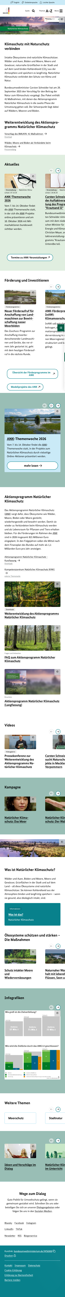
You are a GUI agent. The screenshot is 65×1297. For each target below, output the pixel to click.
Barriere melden (12, 1280)
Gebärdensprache (31, 2)
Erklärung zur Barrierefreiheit (19, 1275)
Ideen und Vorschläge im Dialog (20, 1166)
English (16, 2)
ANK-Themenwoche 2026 (18, 198)
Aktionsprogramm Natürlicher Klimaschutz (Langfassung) (32, 703)
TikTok (19, 1229)
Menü (57, 11)
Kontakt (8, 1265)
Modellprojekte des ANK (24, 386)
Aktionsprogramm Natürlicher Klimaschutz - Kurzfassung (26, 560)
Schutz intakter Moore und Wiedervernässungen (19, 974)
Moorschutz (16, 1118)
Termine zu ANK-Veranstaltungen (29, 257)
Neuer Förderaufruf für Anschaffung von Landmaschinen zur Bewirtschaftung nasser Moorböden (19, 318)
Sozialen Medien (43, 1211)
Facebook (19, 1223)
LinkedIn (9, 1229)
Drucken (9, 1255)
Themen (42, 12)
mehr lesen (31, 465)
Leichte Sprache (49, 2)
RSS (19, 1235)
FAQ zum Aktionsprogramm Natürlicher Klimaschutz (30, 659)
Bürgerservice (30, 1235)
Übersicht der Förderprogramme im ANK (31, 374)
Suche (27, 11)
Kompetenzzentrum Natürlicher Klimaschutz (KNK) (30, 572)
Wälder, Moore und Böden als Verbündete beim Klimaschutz (28, 146)
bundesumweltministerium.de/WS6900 (33, 1251)
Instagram (31, 1223)
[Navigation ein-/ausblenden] (60, 327)
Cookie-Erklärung (13, 1270)
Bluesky (8, 1223)
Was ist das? (15, 914)
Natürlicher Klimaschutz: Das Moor (16, 819)
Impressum (20, 1265)
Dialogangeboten (45, 1207)
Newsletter (10, 1235)
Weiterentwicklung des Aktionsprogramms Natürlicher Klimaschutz (32, 615)
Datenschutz (34, 1265)
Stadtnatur (55, 1118)
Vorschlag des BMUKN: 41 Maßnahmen (24, 135)
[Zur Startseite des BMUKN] (5, 10)
